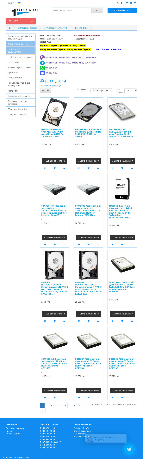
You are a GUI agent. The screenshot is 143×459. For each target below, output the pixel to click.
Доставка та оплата (15, 428)
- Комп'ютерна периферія (21, 57)
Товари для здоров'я (18, 114)
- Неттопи (13, 62)
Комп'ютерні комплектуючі (56, 28)
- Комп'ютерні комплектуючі (15, 50)
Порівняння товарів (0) (50, 85)
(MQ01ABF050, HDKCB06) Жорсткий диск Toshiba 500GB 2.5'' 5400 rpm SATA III (88, 133)
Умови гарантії (13, 433)
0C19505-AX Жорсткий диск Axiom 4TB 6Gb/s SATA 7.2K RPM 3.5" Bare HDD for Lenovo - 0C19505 (122, 363)
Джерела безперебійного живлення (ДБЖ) (20, 37)
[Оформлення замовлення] (135, 2)
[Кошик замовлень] (131, 2)
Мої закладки (80, 433)
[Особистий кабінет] (122, 2)
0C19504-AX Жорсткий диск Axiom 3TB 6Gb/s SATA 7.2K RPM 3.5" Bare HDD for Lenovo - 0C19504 (88, 363)
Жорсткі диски (81, 28)
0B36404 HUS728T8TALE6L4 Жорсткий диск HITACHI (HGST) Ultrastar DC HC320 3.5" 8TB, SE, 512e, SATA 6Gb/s (54, 288)
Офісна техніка (15, 77)
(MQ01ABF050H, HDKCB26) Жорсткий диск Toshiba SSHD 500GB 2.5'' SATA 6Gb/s (121, 133)
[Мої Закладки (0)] (127, 2)
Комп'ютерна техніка (27, 28)
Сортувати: (81, 90)
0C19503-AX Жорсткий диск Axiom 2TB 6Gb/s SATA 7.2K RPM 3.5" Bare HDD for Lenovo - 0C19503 (54, 363)
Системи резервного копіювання (17, 102)
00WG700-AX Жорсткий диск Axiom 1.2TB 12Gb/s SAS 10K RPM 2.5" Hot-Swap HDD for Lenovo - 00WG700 (88, 210)
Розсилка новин (81, 436)
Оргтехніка (13, 72)
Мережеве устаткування (19, 67)
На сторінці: (118, 91)
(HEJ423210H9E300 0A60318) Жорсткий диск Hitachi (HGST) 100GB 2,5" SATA (52, 133)
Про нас (9, 431)
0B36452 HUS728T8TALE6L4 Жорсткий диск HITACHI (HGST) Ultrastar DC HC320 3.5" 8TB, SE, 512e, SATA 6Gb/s (88, 288)
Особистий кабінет (83, 428)
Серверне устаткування (19, 96)
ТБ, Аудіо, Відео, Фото (18, 109)
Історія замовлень (82, 431)
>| (42, 410)
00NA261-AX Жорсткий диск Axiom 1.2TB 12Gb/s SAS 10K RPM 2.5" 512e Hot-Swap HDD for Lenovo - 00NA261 (54, 210)
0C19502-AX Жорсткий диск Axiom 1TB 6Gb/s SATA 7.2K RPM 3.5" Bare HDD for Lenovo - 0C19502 (122, 287)
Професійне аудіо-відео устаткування (19, 84)
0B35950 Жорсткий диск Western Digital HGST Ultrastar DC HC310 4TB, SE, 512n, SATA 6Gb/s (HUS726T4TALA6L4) (120, 211)
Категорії (14, 20)
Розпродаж (13, 90)
